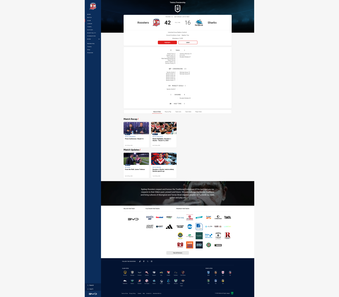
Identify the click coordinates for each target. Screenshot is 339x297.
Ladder (89, 23)
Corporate (90, 52)
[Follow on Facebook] (144, 261)
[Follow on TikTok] (140, 261)
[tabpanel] (177, 147)
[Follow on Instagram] (151, 261)
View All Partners (177, 253)
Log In (91, 289)
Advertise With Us (157, 293)
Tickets (89, 46)
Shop (88, 49)
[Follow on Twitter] (147, 261)
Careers (139, 293)
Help (144, 293)
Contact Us (148, 293)
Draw (89, 20)
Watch (89, 17)
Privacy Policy (132, 293)
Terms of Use (124, 293)
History (90, 29)
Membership (90, 43)
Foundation (91, 36)
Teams (89, 26)
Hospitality (91, 33)
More (89, 39)
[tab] (157, 112)
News (89, 14)
